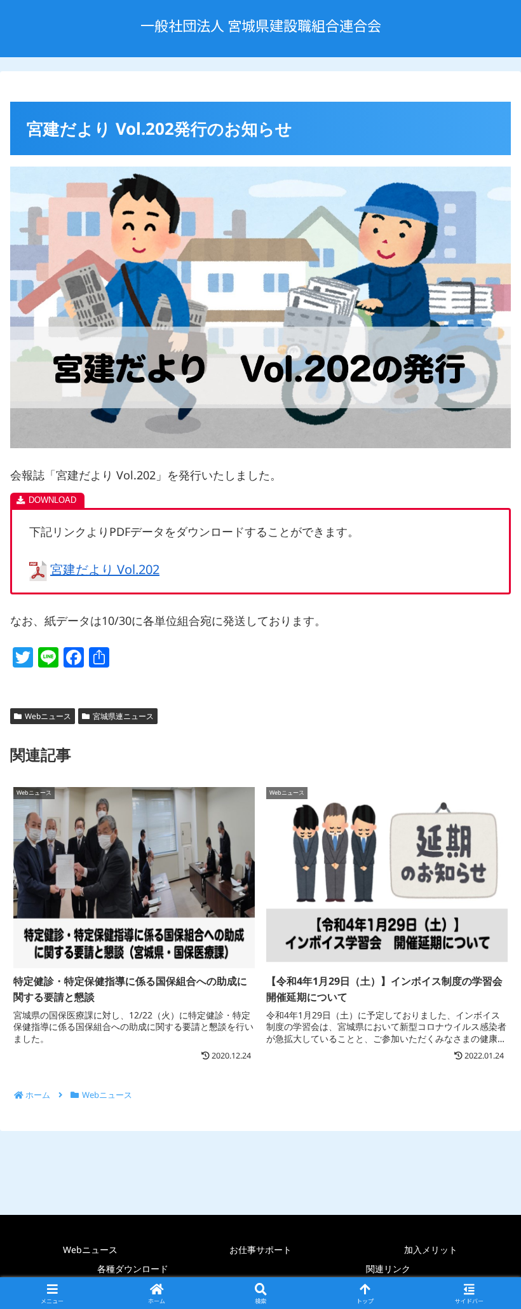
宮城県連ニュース (123, 716)
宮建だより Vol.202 (104, 569)
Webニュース (48, 716)
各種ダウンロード (132, 1269)
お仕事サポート (260, 1250)
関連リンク (388, 1269)
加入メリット (430, 1250)
